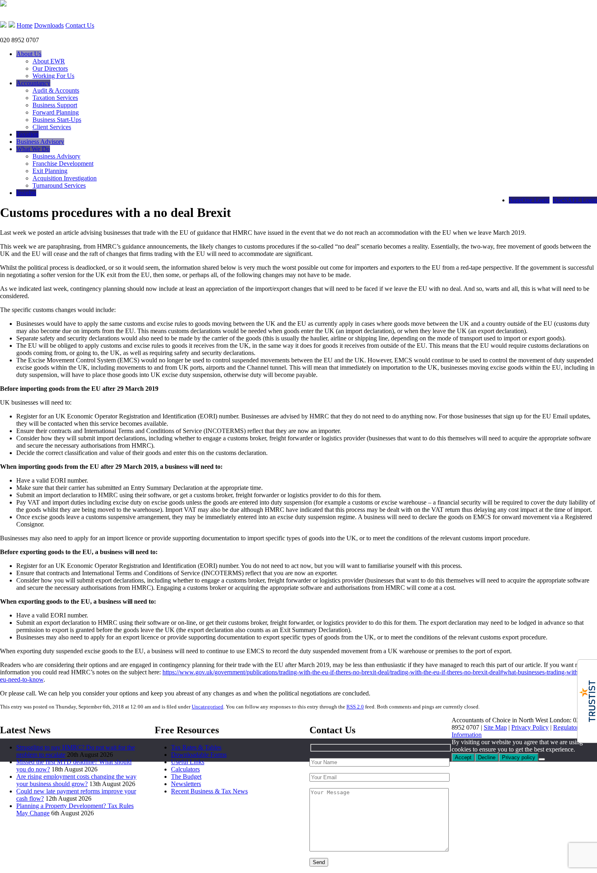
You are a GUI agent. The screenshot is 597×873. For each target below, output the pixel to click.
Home (24, 25)
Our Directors (50, 68)
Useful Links (187, 761)
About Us (28, 53)
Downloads (49, 25)
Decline (486, 757)
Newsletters (186, 783)
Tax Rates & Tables (196, 747)
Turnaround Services (59, 185)
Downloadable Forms (199, 754)
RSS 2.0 (355, 707)
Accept (463, 757)
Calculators (185, 769)
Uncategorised (207, 707)
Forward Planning (55, 112)
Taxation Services (55, 97)
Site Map (495, 727)
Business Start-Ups (56, 119)
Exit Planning (49, 170)
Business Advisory (40, 141)
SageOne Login (529, 200)
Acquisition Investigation (64, 178)
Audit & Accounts (55, 90)
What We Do (33, 148)
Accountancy (33, 83)
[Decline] (542, 759)
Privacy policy (518, 757)
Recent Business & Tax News (209, 791)
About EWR (48, 61)
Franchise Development (62, 163)
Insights (26, 192)
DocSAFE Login (575, 200)
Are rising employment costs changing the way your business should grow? (76, 780)
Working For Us (53, 75)
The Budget (186, 776)
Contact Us (79, 25)
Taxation (27, 134)
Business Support (54, 105)
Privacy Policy (530, 727)
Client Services (51, 126)
